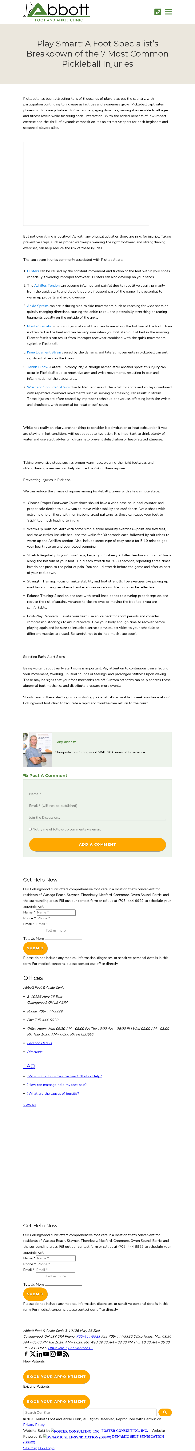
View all (29, 1105)
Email (29, 924)
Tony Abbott (65, 742)
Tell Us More (33, 938)
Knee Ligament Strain (44, 352)
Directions (34, 1052)
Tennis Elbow (38, 367)
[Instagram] (53, 1355)
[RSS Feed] (66, 1355)
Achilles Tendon (47, 285)
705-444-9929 (88, 1336)
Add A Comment (97, 844)
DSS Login (46, 1448)
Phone (29, 918)
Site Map (30, 1448)
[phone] (157, 12)
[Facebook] (26, 1355)
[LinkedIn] (40, 1355)
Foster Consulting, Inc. (124, 1431)
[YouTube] (46, 1355)
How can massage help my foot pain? (57, 1084)
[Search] (165, 1412)
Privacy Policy (34, 1424)
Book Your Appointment (56, 1377)
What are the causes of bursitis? (53, 1093)
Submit (35, 948)
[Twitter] (33, 1355)
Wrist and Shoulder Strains (48, 387)
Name (29, 912)
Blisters (33, 271)
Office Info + (57, 1348)
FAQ (29, 1066)
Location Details (39, 1043)
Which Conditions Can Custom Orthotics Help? (64, 1076)
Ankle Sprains (38, 306)
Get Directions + (80, 1348)
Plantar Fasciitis (39, 326)
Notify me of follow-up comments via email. (66, 829)
